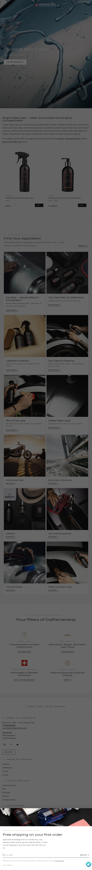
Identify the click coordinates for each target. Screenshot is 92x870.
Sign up (83, 855)
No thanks (7, 865)
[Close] (88, 812)
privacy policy (59, 861)
